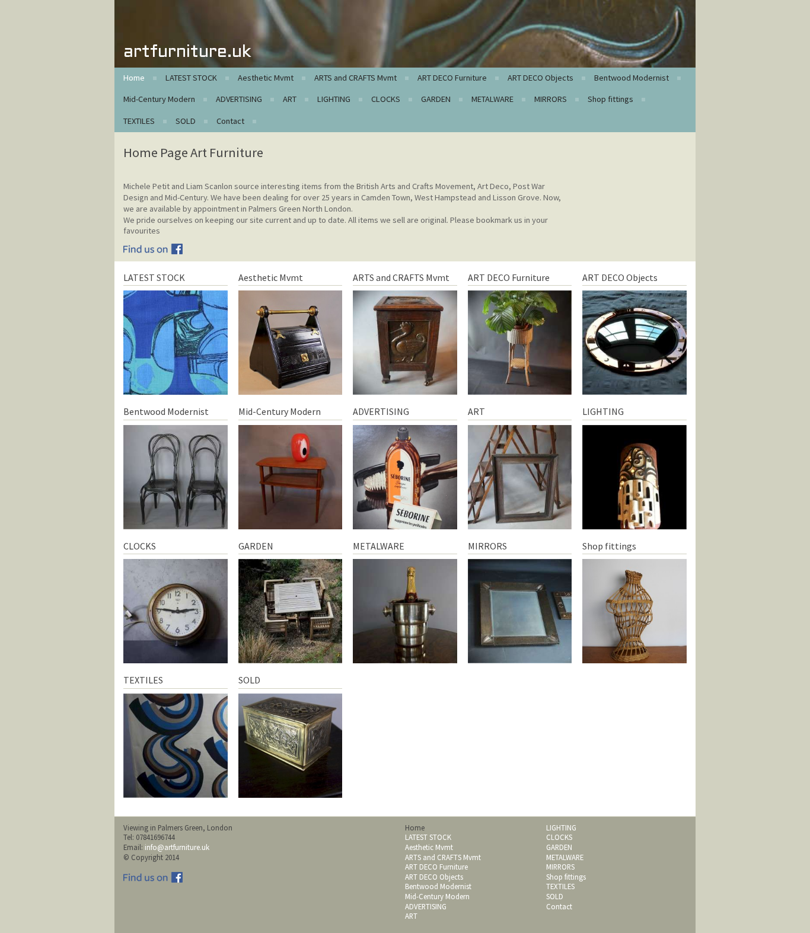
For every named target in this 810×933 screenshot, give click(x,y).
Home (134, 77)
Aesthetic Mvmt (266, 77)
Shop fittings (610, 99)
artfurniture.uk (187, 52)
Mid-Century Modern (159, 99)
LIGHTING (333, 99)
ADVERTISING (239, 99)
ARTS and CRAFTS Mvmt (355, 77)
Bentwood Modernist (631, 77)
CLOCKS (385, 99)
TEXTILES (139, 121)
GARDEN (436, 99)
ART (289, 99)
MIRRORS (550, 99)
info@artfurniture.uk (177, 847)
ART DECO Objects (540, 77)
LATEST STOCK (191, 77)
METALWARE (492, 99)
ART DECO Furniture (452, 77)
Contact (230, 121)
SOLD (186, 121)
